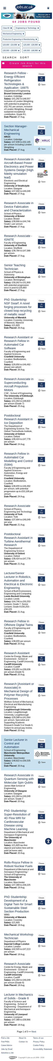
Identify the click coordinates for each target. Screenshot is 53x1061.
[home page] (25, 11)
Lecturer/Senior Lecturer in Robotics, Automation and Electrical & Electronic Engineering (18, 580)
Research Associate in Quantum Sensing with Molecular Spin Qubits (19, 778)
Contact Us (23, 1042)
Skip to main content (11, 2)
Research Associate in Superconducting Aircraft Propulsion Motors (18, 384)
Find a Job (5, 1038)
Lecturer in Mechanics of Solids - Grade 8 (18, 996)
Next (34, 1031)
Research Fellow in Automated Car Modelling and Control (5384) (18, 459)
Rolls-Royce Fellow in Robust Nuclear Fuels (18, 864)
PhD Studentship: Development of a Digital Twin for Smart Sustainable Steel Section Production (18, 904)
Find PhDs (5, 1042)
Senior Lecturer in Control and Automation (15, 743)
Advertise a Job (7, 1053)
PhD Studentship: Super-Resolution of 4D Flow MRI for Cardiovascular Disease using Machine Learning (17, 820)
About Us (22, 1038)
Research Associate (17, 506)
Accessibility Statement (42, 1049)
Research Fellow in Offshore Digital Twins (18, 623)
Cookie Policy (38, 1045)
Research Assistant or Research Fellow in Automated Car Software (18, 343)
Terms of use (38, 1038)
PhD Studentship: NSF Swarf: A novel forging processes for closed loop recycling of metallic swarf (18, 307)
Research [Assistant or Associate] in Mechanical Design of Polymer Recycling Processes (19, 691)
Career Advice (6, 1045)
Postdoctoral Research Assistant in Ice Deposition (18, 419)
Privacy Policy (39, 1042)
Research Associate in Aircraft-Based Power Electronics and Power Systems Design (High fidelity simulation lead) (19, 168)
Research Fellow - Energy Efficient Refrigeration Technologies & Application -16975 (16, 80)
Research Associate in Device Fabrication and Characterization (18, 206)
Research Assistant (16, 653)
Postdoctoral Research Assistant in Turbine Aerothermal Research (18, 539)
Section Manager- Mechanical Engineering (15, 130)
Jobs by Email (6, 1049)
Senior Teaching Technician (14, 267)
